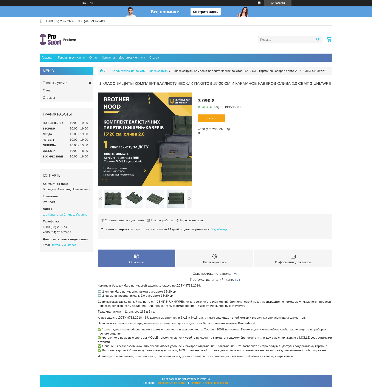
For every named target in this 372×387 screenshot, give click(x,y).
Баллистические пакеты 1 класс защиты (140, 70)
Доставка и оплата (132, 57)
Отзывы (49, 97)
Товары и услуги (69, 57)
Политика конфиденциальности (209, 382)
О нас (93, 57)
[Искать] (317, 39)
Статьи (154, 57)
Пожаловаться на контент (172, 382)
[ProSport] (50, 39)
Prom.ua (205, 379)
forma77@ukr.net (64, 245)
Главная (47, 57)
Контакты (108, 57)
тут (235, 273)
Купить (211, 118)
